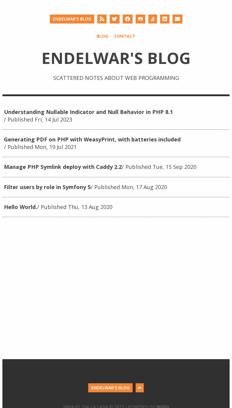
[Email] (177, 19)
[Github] (140, 19)
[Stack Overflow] (152, 19)
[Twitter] (115, 19)
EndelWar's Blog (72, 19)
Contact (124, 36)
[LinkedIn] (164, 19)
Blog (102, 36)
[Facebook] (128, 19)
